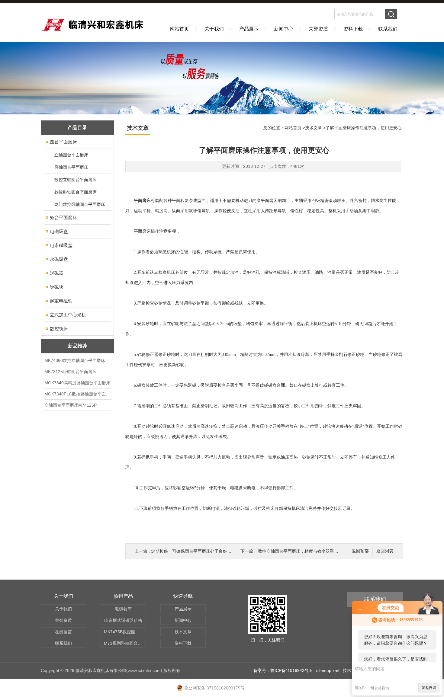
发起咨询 (429, 688)
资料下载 (353, 28)
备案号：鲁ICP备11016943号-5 (283, 670)
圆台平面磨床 (63, 141)
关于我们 (214, 28)
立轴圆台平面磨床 (71, 154)
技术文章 (313, 127)
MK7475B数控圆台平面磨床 (125, 631)
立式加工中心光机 (68, 314)
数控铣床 (59, 328)
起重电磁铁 (61, 300)
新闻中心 (283, 28)
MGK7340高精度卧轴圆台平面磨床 (77, 382)
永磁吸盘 (59, 259)
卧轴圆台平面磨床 (71, 167)
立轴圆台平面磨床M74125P (70, 405)
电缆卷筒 (123, 608)
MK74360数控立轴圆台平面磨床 (74, 360)
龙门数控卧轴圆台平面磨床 (79, 204)
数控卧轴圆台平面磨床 (75, 192)
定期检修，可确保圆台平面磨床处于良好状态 (193, 551)
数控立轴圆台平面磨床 (75, 179)
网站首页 (179, 28)
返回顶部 (360, 551)
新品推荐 (77, 345)
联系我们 (387, 28)
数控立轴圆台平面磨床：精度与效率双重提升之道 (304, 551)
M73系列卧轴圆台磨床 (125, 643)
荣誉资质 (318, 28)
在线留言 (63, 631)
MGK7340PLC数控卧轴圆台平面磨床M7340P (77, 394)
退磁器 (56, 273)
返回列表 (384, 551)
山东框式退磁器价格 (123, 620)
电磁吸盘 (59, 231)
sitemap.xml (327, 670)
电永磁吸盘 (61, 245)
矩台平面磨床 (63, 217)
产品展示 (249, 28)
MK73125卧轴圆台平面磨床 (70, 371)
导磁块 (56, 286)
